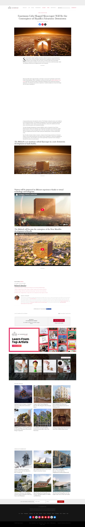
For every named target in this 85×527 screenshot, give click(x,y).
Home (39, 12)
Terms (44, 524)
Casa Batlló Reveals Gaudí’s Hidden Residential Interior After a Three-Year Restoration (41, 429)
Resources (40, 513)
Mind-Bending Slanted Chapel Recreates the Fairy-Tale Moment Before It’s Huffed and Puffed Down (42, 494)
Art (29, 7)
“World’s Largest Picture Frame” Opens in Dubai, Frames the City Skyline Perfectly (30, 289)
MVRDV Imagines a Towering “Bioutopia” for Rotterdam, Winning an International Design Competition (23, 429)
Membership (74, 7)
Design (32, 7)
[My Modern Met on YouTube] (45, 517)
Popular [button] (24, 7)
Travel (61, 513)
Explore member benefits (59, 323)
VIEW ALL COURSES (16, 345)
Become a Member (59, 320)
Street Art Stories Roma (64, 301)
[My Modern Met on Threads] (51, 517)
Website (21, 281)
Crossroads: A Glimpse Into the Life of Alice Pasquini (38, 302)
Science (53, 513)
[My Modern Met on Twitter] (36, 517)
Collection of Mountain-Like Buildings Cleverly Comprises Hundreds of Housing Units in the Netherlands (23, 494)
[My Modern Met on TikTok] (48, 517)
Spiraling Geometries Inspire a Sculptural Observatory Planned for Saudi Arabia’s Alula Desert (22, 405)
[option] (43, 344)
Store (48, 7)
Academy (44, 7)
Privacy (41, 524)
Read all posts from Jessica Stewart (26, 303)
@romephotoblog (63, 302)
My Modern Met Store (20, 358)
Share (49, 309)
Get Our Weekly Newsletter (65, 313)
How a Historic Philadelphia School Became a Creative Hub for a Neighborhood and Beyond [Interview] (61, 471)
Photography (38, 7)
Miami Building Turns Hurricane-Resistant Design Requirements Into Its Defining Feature (61, 405)
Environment (49, 513)
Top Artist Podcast (33, 298)
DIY (34, 513)
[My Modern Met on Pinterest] (33, 517)
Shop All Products (66, 357)
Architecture (44, 12)
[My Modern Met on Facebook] (30, 517)
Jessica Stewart (40, 21)
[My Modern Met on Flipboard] (42, 517)
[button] (53, 7)
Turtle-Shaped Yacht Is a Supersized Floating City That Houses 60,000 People (29, 287)
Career (37, 513)
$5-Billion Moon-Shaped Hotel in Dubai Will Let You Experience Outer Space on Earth (31, 292)
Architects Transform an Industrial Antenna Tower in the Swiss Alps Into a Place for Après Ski (22, 471)
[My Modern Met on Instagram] (39, 517)
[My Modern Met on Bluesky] (54, 517)
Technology (57, 513)
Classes (44, 513)
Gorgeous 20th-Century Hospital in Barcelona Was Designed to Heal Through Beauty (42, 405)
